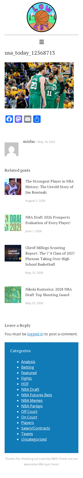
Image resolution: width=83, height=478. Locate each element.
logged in (35, 334)
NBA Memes (32, 400)
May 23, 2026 (34, 273)
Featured (29, 372)
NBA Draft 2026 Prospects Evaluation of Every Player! (47, 220)
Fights (26, 378)
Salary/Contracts (35, 428)
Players (27, 422)
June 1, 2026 (33, 231)
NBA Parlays (32, 406)
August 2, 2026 (35, 200)
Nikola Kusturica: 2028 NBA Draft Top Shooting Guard (48, 292)
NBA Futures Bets (36, 394)
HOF (25, 383)
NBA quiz (44, 464)
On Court (29, 417)
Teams (27, 433)
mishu (29, 141)
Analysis (28, 361)
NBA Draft (30, 389)
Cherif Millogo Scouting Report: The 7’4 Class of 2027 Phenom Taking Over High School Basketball (50, 256)
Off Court (29, 411)
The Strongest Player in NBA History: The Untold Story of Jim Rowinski (49, 187)
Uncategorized (34, 439)
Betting (27, 367)
